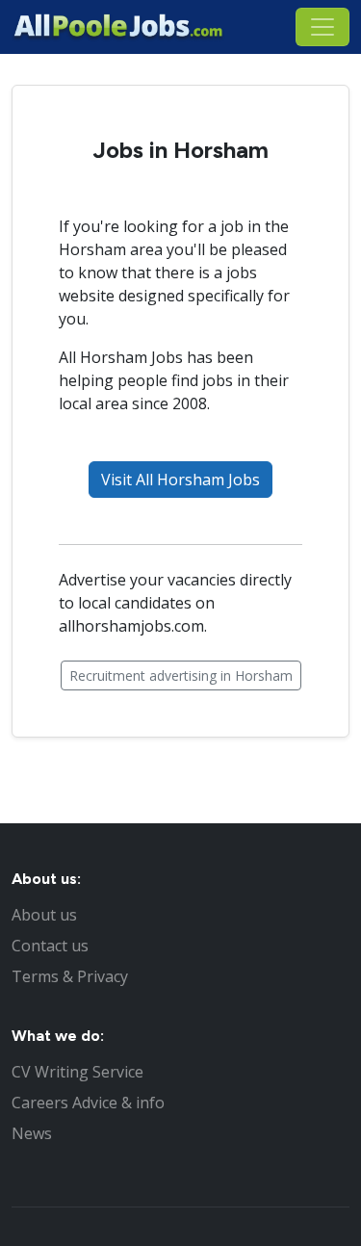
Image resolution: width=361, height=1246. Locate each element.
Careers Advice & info (88, 1102)
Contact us (50, 945)
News (32, 1133)
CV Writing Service (77, 1071)
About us (44, 914)
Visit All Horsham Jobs (180, 479)
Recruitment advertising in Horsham (181, 675)
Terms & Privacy (70, 976)
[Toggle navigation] (322, 27)
